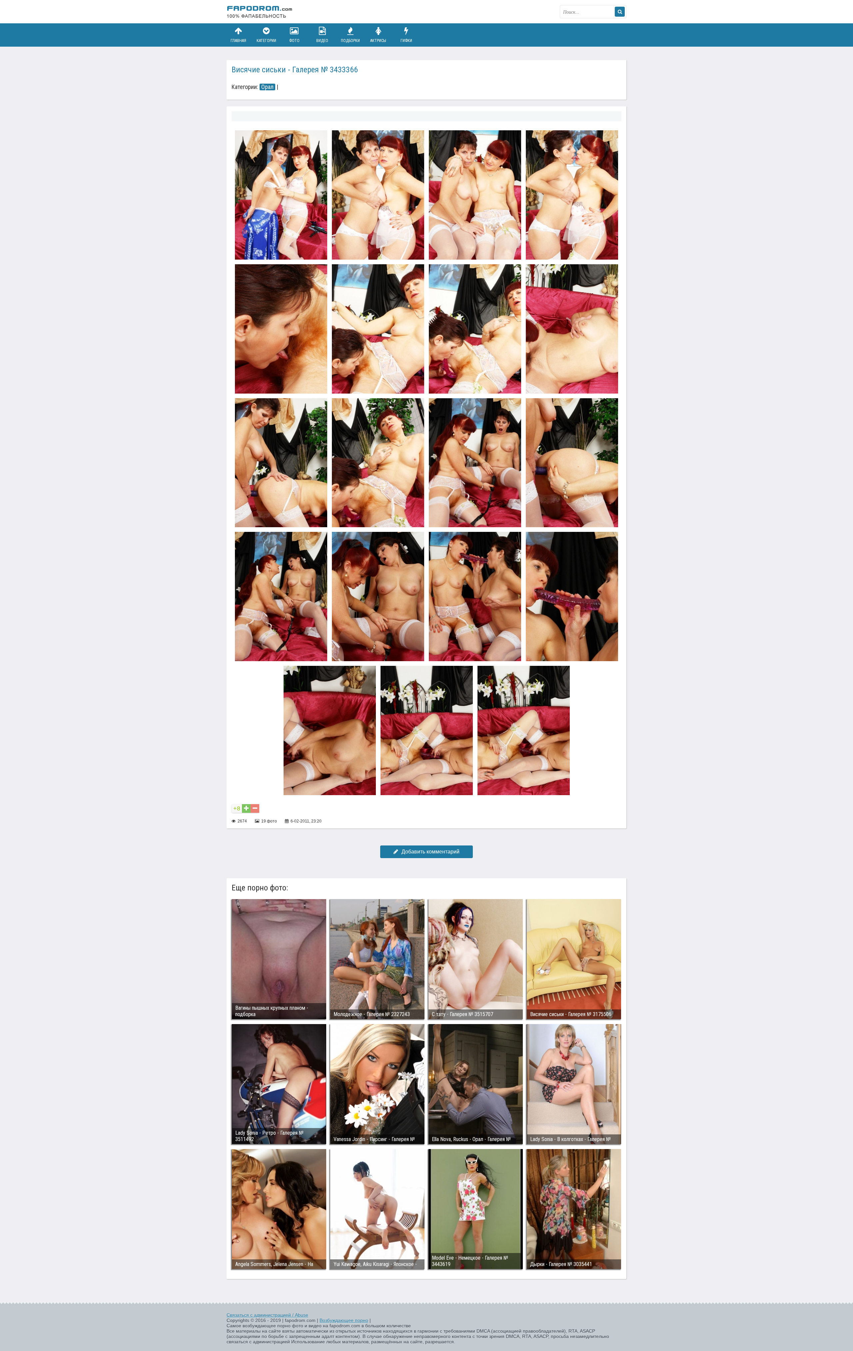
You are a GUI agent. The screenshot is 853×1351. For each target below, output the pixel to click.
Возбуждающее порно (344, 1320)
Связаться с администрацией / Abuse (267, 1315)
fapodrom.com (260, 11)
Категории (266, 40)
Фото (294, 40)
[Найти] (620, 12)
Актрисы (378, 40)
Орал (267, 87)
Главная (238, 40)
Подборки (350, 40)
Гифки (406, 40)
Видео (322, 40)
